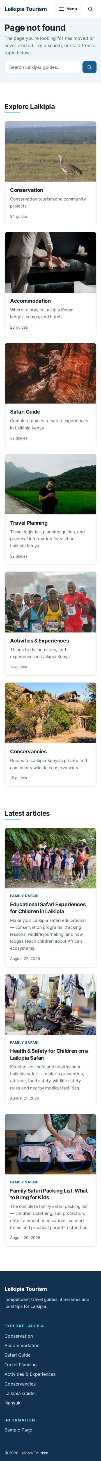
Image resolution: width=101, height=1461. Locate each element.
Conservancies (28, 751)
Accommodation (30, 301)
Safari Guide (25, 412)
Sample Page (18, 1430)
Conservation (26, 190)
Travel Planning (28, 523)
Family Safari (24, 896)
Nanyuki (13, 1403)
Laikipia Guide (19, 1393)
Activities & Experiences (39, 640)
